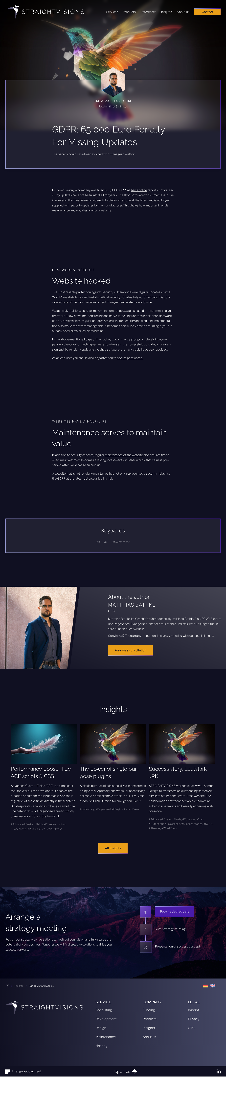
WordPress (55, 829)
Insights (19, 985)
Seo (43, 829)
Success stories (192, 823)
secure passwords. (130, 358)
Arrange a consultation (130, 650)
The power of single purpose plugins (109, 772)
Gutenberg (87, 809)
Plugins (33, 829)
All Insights (113, 848)
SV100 (209, 823)
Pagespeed (19, 829)
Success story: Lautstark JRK (178, 772)
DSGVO (102, 542)
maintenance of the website (124, 455)
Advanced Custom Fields (27, 824)
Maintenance (122, 542)
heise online (139, 190)
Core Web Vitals (56, 824)
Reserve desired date (174, 911)
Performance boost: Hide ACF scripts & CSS (41, 772)
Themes (155, 828)
